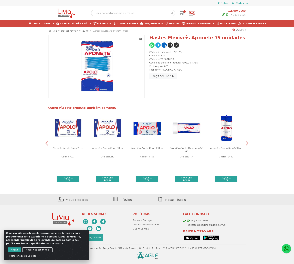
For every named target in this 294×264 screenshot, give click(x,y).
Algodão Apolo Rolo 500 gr (226, 148)
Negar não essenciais (37, 249)
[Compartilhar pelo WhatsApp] (152, 45)
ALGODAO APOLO (172, 69)
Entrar (224, 3)
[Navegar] (47, 143)
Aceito (14, 249)
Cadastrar (242, 3)
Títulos (126, 200)
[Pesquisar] (172, 13)
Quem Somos (140, 228)
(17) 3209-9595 (237, 14)
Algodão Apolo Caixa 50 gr (107, 148)
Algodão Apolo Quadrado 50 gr (186, 149)
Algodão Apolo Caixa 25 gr (68, 148)
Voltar (240, 29)
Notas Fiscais (175, 200)
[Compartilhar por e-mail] (170, 45)
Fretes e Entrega (142, 220)
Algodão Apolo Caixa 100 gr (147, 148)
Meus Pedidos (76, 200)
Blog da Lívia (94, 237)
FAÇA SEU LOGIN (163, 76)
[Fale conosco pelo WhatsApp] (286, 248)
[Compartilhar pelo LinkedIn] (164, 45)
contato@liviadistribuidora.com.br (206, 224)
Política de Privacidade (145, 224)
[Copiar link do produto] (176, 45)
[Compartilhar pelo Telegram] (158, 45)
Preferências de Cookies (22, 255)
